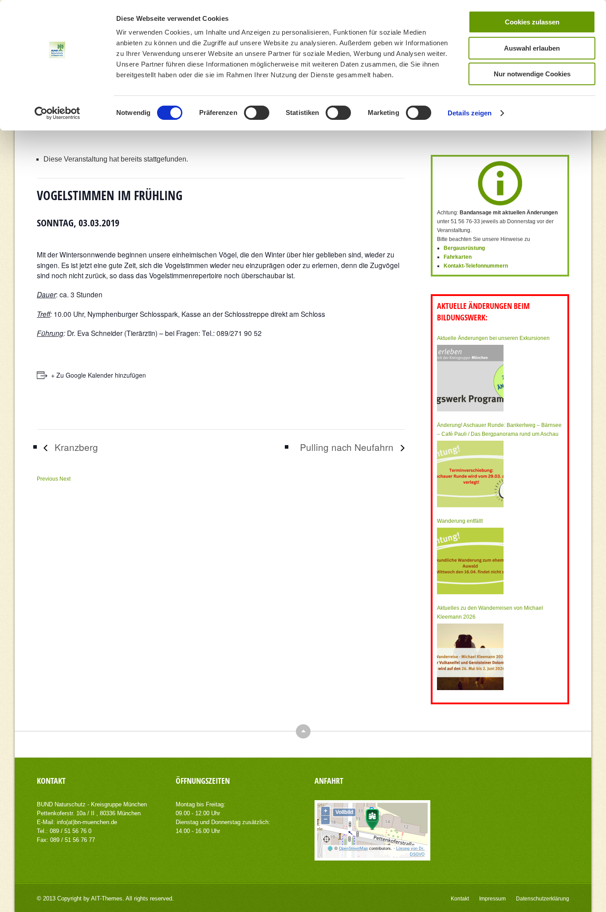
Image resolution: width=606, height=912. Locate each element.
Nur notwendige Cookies (532, 74)
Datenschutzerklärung (542, 899)
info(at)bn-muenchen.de (87, 822)
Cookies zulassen (532, 22)
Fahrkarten (458, 257)
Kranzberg (75, 447)
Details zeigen (470, 113)
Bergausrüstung (464, 248)
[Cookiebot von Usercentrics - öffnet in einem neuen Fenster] (57, 113)
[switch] (256, 113)
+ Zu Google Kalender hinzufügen (98, 375)
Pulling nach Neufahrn (348, 447)
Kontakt (460, 899)
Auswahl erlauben (532, 48)
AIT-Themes (106, 898)
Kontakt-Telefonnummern (476, 266)
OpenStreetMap (353, 848)
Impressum (492, 899)
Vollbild (344, 812)
